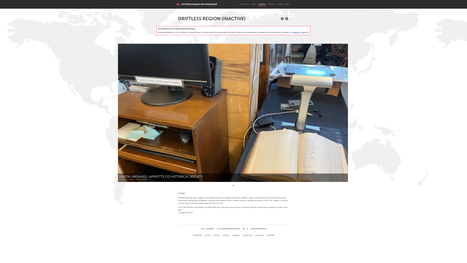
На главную (244, 4)
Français (226, 235)
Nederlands (247, 235)
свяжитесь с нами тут (300, 32)
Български (197, 235)
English (208, 235)
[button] (233, 185)
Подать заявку (283, 4)
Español (217, 235)
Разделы (262, 4)
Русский (270, 235)
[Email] (282, 18)
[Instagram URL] (286, 18)
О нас (253, 4)
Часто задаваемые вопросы (228, 229)
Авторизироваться (258, 229)
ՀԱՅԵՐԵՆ (236, 235)
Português (259, 235)
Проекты (271, 4)
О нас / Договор (207, 229)
